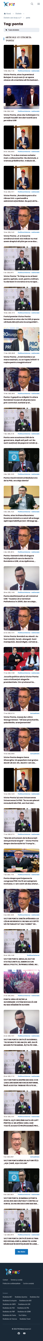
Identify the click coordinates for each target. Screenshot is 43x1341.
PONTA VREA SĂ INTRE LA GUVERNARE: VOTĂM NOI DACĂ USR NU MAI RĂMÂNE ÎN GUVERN (20, 1002)
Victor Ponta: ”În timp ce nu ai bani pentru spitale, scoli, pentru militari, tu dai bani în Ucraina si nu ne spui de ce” (21, 280)
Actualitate (34, 713)
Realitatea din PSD (9, 1308)
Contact (5, 1280)
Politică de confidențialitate (11, 1283)
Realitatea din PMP (9, 1312)
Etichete (18, 14)
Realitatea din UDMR (24, 1312)
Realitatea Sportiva (21, 1297)
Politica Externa (33, 955)
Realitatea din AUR (25, 1301)
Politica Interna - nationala (28, 71)
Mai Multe (21, 1252)
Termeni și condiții (16, 1280)
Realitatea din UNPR (9, 1304)
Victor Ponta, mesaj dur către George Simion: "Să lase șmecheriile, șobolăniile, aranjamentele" (21, 720)
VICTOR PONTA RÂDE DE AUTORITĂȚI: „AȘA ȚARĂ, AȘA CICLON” (21, 1162)
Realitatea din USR (24, 1304)
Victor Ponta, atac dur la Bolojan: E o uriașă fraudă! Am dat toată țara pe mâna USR (21, 118)
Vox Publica (22, 1315)
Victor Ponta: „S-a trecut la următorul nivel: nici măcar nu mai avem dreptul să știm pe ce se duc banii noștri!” (20, 240)
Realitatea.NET (7, 1297)
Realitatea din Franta (9, 1315)
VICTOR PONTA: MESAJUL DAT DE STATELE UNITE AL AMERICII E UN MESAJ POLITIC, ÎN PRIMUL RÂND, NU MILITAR (20, 963)
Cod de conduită (28, 1283)
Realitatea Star (34, 1297)
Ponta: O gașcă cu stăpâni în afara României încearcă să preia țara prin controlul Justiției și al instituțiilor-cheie (21, 401)
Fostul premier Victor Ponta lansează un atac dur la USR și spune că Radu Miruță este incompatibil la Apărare (21, 320)
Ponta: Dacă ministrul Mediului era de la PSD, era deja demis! (20, 479)
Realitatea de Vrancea (10, 1319)
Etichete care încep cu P (12, 18)
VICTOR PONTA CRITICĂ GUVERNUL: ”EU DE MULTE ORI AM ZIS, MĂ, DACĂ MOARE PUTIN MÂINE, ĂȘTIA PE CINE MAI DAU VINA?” (20, 1043)
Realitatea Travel (25, 1319)
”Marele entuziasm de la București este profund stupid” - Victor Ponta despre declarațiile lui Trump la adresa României (21, 842)
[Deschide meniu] (38, 4)
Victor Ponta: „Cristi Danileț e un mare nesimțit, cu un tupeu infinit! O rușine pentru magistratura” (21, 360)
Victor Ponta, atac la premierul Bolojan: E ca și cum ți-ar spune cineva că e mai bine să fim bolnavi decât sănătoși (21, 78)
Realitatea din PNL (23, 1308)
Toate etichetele (13, 30)
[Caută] (32, 4)
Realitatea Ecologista (10, 1301)
